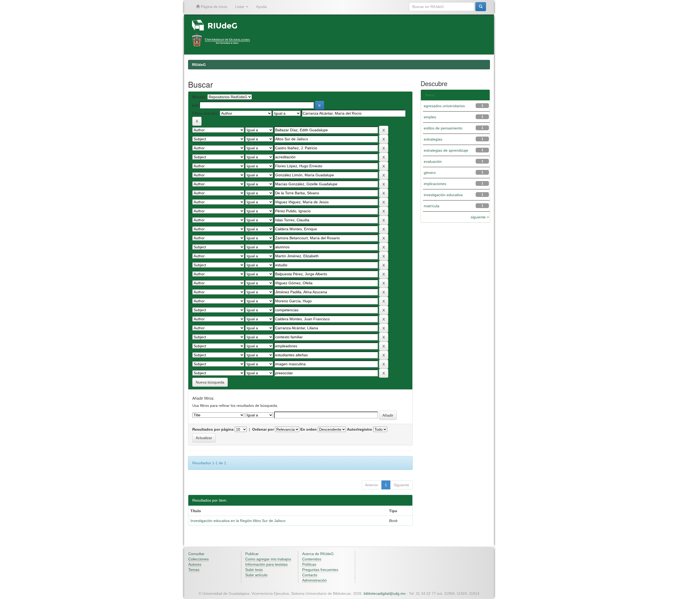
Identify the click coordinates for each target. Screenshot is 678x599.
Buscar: (199, 97)
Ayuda (261, 6)
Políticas (309, 564)
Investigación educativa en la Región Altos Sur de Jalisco (238, 521)
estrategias (433, 139)
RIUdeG (199, 64)
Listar (240, 6)
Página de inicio (213, 6)
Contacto (309, 575)
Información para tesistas (266, 564)
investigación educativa (443, 195)
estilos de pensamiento (443, 128)
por (195, 105)
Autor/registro (359, 429)
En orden (308, 429)
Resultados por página (213, 429)
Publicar (252, 554)
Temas (193, 570)
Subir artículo (256, 575)
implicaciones (435, 184)
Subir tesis (254, 570)
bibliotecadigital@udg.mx (384, 593)
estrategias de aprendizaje (446, 150)
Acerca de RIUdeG (318, 554)
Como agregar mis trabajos (268, 559)
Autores (194, 564)
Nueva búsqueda (210, 382)
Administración (314, 580)
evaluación (433, 161)
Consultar (196, 554)
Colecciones (198, 559)
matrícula (431, 206)
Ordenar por (263, 429)
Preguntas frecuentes (320, 570)
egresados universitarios (444, 106)
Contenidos (311, 559)
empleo (430, 117)
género (430, 172)
